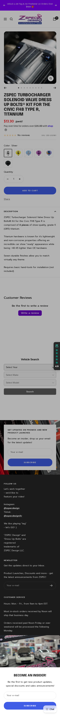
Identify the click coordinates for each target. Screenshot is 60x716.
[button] (57, 356)
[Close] (55, 640)
